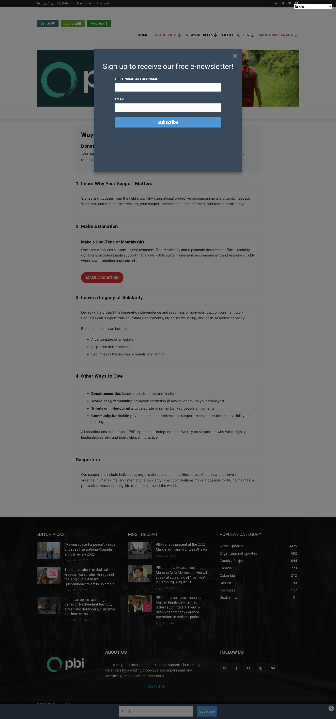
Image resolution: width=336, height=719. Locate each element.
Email (119, 99)
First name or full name (136, 79)
